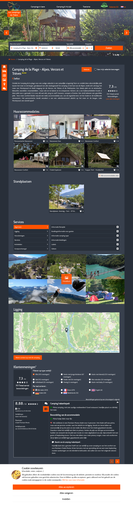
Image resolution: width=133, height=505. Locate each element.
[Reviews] (46, 403)
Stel (42, 379)
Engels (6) (98, 390)
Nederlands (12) (72, 393)
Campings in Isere (38, 6)
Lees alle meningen (113, 99)
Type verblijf (69, 44)
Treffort (16, 78)
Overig (70, 382)
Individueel (44, 382)
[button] (66, 330)
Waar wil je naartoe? (15, 44)
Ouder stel (72, 379)
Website (86, 69)
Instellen (66, 499)
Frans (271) (71, 390)
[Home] (14, 6)
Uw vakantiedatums (43, 44)
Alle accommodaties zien (110, 176)
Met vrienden (101, 379)
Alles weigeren (66, 493)
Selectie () (113, 7)
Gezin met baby (101, 382)
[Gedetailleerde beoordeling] (46, 409)
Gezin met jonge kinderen (73, 375)
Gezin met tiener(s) (103, 374)
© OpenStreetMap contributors (108, 351)
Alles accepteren (66, 487)
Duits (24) (42, 393)
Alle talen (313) (42, 390)
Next (126, 32)
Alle (42, 374)
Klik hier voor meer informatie (73, 480)
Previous (6, 32)
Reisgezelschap (89, 44)
